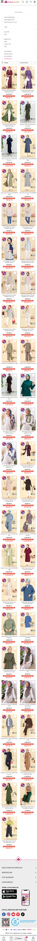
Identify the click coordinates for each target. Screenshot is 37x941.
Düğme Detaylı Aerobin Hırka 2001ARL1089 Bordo (27, 569)
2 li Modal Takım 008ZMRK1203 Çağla (9, 363)
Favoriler (11, 940)
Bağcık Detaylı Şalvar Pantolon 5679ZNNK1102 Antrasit (9, 841)
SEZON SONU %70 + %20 (10, 22)
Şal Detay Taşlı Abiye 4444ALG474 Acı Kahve (9, 398)
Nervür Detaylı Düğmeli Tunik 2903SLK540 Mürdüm (27, 466)
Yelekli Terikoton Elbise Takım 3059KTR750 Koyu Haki (9, 671)
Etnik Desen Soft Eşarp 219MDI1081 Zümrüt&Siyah (28, 705)
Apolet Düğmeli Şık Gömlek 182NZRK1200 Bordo (9, 227)
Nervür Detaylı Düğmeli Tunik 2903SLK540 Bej (9, 500)
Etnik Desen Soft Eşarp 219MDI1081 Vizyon (9, 705)
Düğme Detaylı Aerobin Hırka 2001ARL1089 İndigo (27, 603)
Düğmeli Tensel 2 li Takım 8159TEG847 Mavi (9, 534)
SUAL (5, 46)
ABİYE (5, 41)
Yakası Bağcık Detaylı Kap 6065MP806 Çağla (9, 193)
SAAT (5, 34)
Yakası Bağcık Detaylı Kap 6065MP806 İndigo (27, 159)
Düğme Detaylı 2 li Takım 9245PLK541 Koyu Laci (9, 773)
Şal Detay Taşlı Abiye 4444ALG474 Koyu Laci (9, 159)
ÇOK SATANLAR (8, 56)
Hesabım (33, 940)
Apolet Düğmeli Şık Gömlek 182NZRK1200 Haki (28, 227)
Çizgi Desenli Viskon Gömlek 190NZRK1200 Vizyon (28, 330)
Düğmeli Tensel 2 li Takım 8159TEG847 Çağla (9, 569)
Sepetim (26, 939)
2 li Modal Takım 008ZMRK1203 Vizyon (27, 363)
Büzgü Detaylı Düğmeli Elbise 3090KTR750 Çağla (9, 125)
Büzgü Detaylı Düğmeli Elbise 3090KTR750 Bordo (9, 91)
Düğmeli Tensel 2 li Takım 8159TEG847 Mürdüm (27, 534)
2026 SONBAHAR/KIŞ (9, 17)
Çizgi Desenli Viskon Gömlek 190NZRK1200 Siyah (9, 330)
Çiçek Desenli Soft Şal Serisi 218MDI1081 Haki (28, 432)
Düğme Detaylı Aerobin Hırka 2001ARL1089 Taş (9, 603)
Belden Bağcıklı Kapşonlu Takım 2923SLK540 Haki (9, 807)
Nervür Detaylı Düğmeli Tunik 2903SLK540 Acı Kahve (27, 500)
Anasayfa (4, 940)
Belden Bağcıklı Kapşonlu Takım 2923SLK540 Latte (28, 773)
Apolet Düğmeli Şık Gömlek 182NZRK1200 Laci (9, 261)
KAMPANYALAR (8, 58)
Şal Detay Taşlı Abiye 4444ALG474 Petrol (27, 398)
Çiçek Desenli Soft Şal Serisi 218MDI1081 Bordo (9, 432)
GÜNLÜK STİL (7, 44)
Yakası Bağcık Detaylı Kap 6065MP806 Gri (27, 193)
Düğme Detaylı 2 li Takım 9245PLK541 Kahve (27, 739)
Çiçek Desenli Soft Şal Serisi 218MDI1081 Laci (9, 466)
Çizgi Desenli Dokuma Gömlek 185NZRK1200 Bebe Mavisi (27, 261)
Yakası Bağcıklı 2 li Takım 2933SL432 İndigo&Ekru (27, 637)
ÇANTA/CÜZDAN (8, 53)
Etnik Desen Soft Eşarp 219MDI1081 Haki (28, 671)
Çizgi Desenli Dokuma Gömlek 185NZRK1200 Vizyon (9, 296)
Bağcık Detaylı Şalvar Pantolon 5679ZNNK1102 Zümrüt (28, 807)
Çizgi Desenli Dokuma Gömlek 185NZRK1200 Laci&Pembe (27, 296)
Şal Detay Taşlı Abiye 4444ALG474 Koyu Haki (27, 125)
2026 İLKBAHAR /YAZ (9, 19)
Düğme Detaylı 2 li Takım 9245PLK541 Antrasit (9, 739)
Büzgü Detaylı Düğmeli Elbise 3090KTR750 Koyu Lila (27, 91)
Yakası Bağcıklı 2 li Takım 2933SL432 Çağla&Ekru (9, 637)
